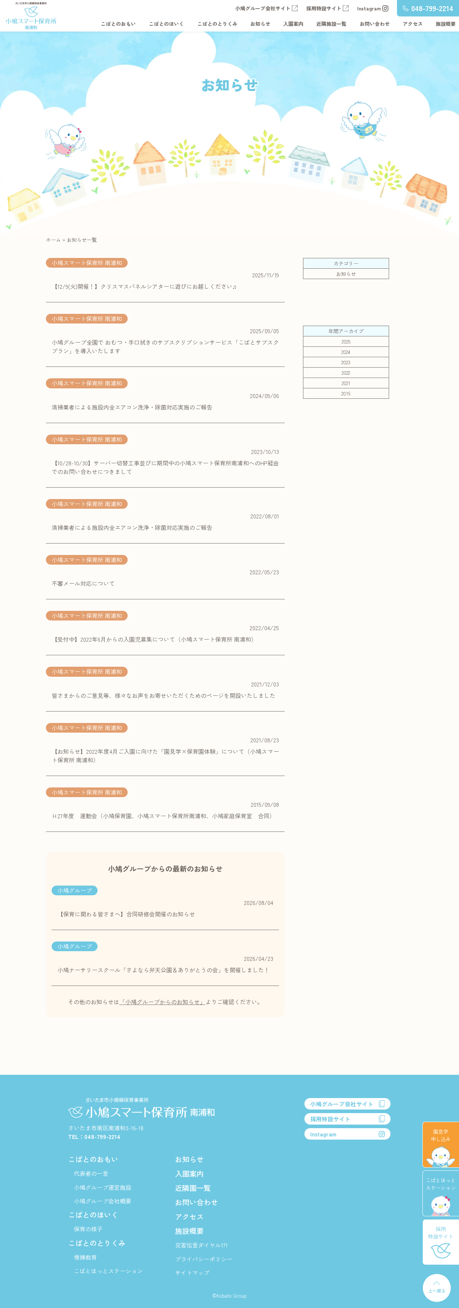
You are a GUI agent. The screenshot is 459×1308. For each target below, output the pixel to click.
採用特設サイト (323, 8)
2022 (346, 372)
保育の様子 (88, 1229)
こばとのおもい (118, 23)
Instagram (369, 8)
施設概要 (446, 23)
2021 (346, 383)
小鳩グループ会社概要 (102, 1201)
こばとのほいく (166, 23)
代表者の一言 (91, 1173)
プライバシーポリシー (203, 1259)
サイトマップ (192, 1272)
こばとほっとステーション (108, 1270)
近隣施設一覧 (331, 23)
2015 (345, 393)
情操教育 (85, 1257)
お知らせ (260, 23)
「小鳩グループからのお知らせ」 (162, 1001)
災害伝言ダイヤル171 (201, 1245)
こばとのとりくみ (217, 23)
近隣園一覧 (193, 1188)
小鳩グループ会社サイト (262, 8)
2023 (345, 362)
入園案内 (293, 23)
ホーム (53, 239)
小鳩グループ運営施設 (102, 1187)
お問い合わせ (375, 23)
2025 (346, 341)
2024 (345, 351)
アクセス (413, 23)
